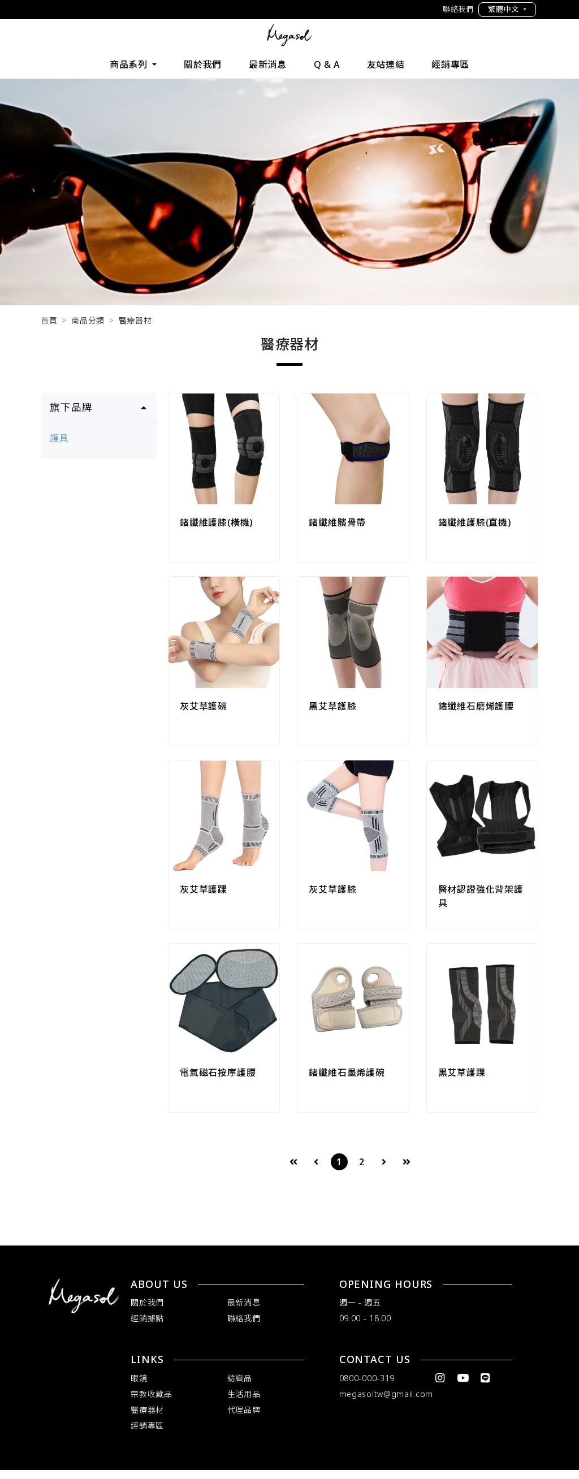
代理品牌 (244, 1409)
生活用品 (244, 1394)
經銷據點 (147, 1318)
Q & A (327, 64)
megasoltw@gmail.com (386, 1394)
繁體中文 (504, 9)
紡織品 (239, 1378)
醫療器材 (135, 320)
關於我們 (203, 64)
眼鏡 (139, 1378)
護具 (59, 438)
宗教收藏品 (151, 1394)
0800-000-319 (367, 1378)
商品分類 (88, 320)
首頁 (49, 320)
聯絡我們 (458, 9)
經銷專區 (450, 64)
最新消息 (268, 64)
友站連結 (386, 64)
